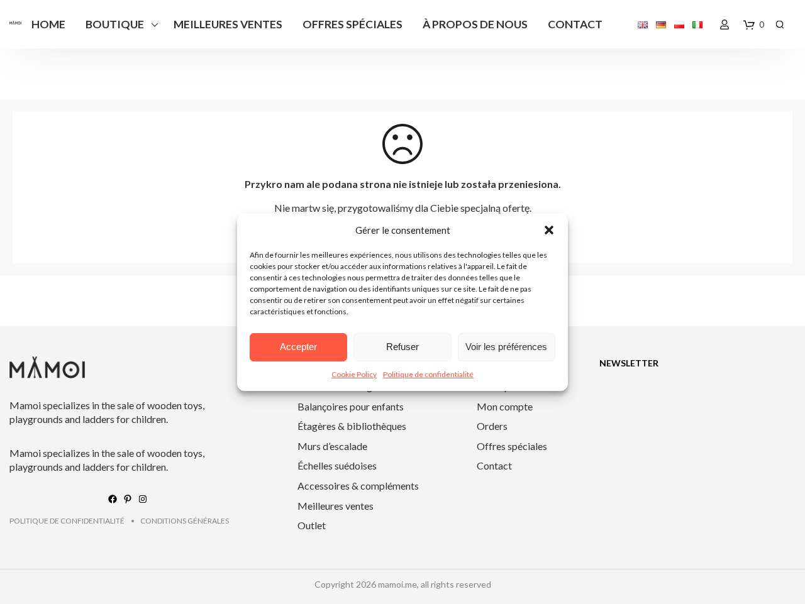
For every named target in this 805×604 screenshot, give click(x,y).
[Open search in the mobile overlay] (780, 24)
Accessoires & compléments (358, 485)
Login (724, 24)
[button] (549, 230)
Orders (492, 426)
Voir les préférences (506, 346)
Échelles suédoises (337, 465)
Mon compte (505, 406)
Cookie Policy (354, 374)
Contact (575, 24)
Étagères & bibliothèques (351, 426)
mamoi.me (397, 584)
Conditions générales (184, 520)
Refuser (402, 346)
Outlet (311, 525)
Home (48, 24)
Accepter (298, 346)
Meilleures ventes (228, 24)
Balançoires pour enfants (350, 406)
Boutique (115, 24)
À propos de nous (475, 24)
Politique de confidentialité (428, 374)
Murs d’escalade (332, 446)
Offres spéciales (352, 24)
